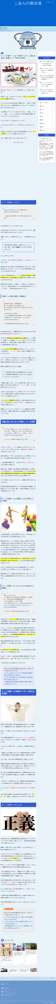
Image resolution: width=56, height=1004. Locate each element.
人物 (47, 113)
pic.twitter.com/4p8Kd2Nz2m (11, 211)
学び (2, 53)
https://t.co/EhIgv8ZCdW (16, 435)
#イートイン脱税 (24, 317)
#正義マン (6, 209)
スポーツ (47, 106)
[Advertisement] (28, 16)
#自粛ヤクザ (15, 431)
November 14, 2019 (23, 323)
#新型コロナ (23, 603)
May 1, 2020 (24, 439)
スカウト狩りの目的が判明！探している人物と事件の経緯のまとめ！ (47, 91)
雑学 (47, 126)
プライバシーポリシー (6, 30)
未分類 (47, 123)
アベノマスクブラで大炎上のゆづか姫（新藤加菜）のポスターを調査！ (47, 84)
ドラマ (47, 109)
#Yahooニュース (26, 605)
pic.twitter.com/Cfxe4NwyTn (11, 319)
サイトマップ (3, 29)
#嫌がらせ (13, 605)
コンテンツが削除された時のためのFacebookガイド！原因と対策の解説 (47, 63)
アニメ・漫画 (47, 102)
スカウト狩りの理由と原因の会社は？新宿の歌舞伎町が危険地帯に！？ (47, 77)
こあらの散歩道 (28, 3)
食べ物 (47, 130)
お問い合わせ (3, 27)
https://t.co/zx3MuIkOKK (10, 607)
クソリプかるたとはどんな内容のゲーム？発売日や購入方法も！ (47, 70)
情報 (47, 119)
